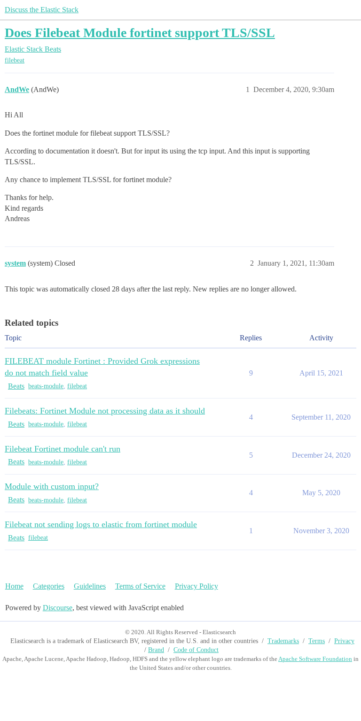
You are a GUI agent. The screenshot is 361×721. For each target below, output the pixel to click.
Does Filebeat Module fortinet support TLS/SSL (140, 32)
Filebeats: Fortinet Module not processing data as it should (105, 410)
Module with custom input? (52, 486)
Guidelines (90, 586)
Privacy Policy (196, 586)
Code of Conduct (196, 649)
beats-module (45, 386)
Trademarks (283, 640)
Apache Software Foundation (315, 658)
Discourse (57, 608)
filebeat (14, 60)
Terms (316, 640)
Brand (156, 649)
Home (14, 586)
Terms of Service (140, 586)
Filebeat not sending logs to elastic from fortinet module (101, 524)
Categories (48, 586)
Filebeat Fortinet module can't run (62, 448)
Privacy (344, 640)
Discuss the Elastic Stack (41, 10)
